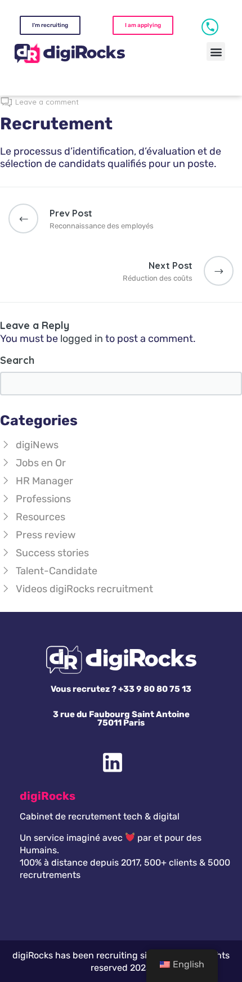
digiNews (37, 445)
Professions (43, 499)
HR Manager (44, 481)
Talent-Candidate (56, 571)
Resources (40, 517)
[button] (216, 51)
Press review (45, 535)
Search (17, 360)
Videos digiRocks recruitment (84, 589)
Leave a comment (47, 101)
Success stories (52, 553)
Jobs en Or (41, 463)
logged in (81, 338)
